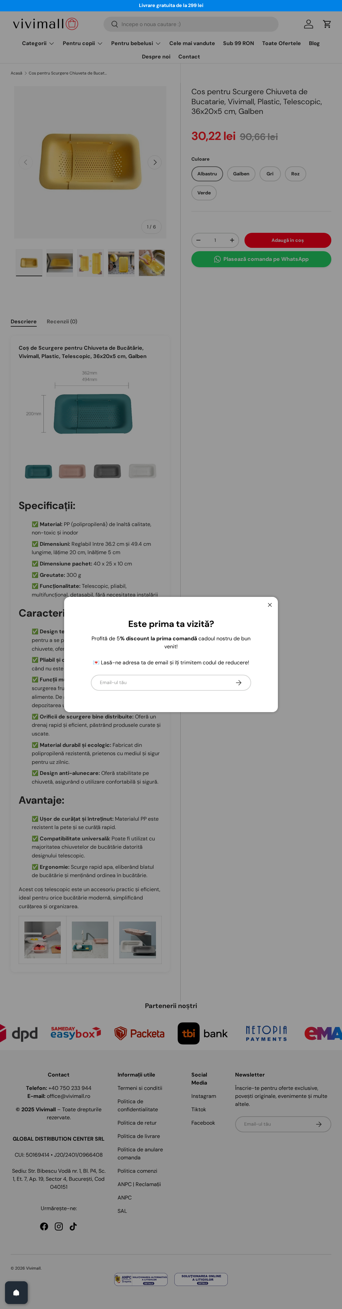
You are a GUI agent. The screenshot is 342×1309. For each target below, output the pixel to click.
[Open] (16, 1292)
